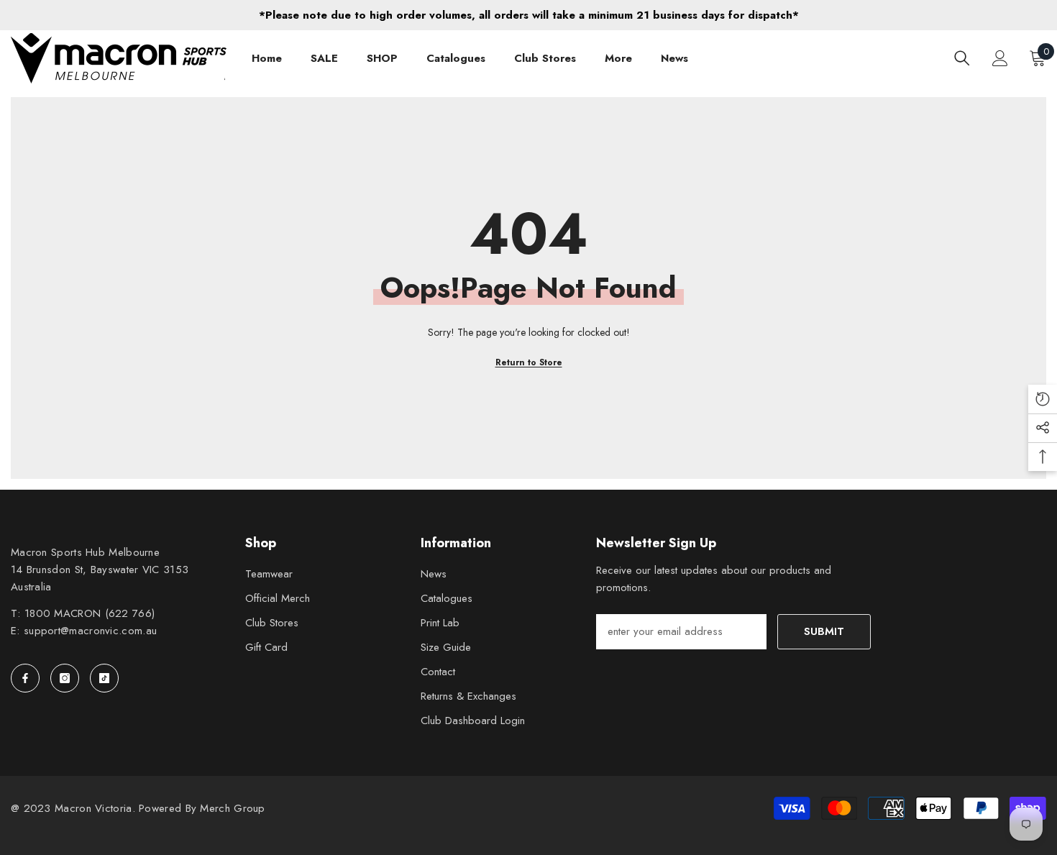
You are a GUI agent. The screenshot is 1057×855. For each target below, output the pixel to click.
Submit (824, 631)
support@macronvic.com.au (90, 631)
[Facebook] (25, 678)
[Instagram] (64, 678)
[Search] (962, 58)
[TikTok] (104, 678)
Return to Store (528, 362)
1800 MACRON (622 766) (89, 613)
